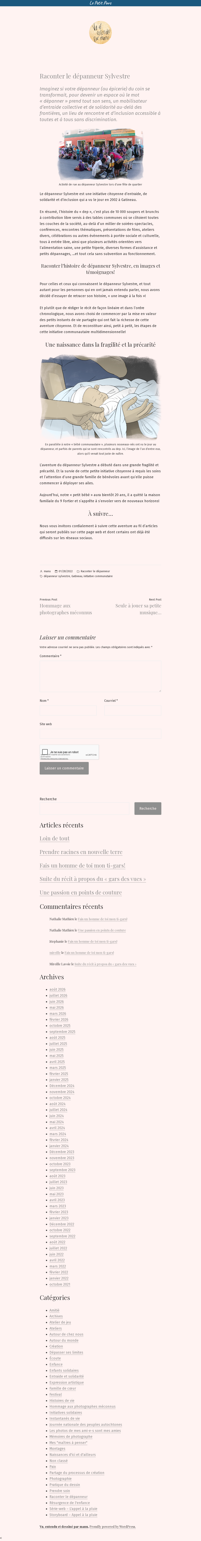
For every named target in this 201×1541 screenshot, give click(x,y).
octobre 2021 (59, 1284)
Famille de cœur (62, 1388)
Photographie (60, 1479)
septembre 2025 (62, 1032)
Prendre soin (59, 1491)
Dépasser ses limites (66, 1352)
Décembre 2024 (61, 1086)
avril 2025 (57, 1062)
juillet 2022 (58, 1248)
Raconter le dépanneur (95, 571)
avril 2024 (57, 1128)
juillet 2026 (58, 995)
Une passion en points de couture (81, 892)
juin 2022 (56, 1254)
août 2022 (57, 1242)
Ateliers (55, 1328)
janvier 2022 (59, 1278)
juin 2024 (56, 1116)
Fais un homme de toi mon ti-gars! (82, 865)
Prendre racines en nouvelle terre (81, 851)
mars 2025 (57, 1068)
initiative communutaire (98, 576)
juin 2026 (56, 1001)
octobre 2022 (59, 1230)
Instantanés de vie (64, 1418)
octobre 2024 (60, 1098)
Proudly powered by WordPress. (113, 1526)
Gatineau (76, 576)
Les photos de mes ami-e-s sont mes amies (85, 1431)
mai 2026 (56, 1007)
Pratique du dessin (64, 1485)
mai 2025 (56, 1056)
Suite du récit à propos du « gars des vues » (93, 878)
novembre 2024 (61, 1092)
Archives (56, 1316)
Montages (57, 1448)
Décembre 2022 (61, 1224)
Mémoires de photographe (70, 1436)
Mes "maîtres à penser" (68, 1443)
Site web (46, 724)
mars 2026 (57, 1013)
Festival (55, 1394)
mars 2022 (57, 1266)
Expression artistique (66, 1382)
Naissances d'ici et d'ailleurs (72, 1455)
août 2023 (57, 1176)
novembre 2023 (61, 1158)
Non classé (58, 1461)
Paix (52, 1467)
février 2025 (58, 1074)
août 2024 (57, 1104)
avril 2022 (57, 1260)
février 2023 (58, 1212)
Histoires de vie (61, 1400)
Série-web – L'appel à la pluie (73, 1509)
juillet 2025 (58, 1044)
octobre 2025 (59, 1025)
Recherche (48, 799)
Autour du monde (64, 1340)
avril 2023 (57, 1200)
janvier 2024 (59, 1146)
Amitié (54, 1310)
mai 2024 (56, 1122)
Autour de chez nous (66, 1334)
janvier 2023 (59, 1218)
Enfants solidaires (64, 1370)
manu (47, 571)
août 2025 (57, 1037)
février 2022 (58, 1272)
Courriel (111, 701)
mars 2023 (57, 1206)
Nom (44, 701)
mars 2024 (57, 1134)
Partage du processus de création (76, 1473)
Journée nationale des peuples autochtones (85, 1424)
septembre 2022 (62, 1236)
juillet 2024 (58, 1110)
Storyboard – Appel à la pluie (73, 1515)
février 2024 (58, 1140)
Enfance (56, 1364)
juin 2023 (56, 1188)
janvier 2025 (59, 1080)
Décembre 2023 (61, 1152)
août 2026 (57, 989)
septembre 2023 (62, 1170)
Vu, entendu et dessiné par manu (64, 1526)
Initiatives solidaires (65, 1412)
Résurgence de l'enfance (69, 1503)
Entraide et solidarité (66, 1376)
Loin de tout (54, 838)
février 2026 (58, 1019)
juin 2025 (56, 1049)
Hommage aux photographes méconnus (82, 1406)
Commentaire (50, 656)
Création (56, 1346)
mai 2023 (56, 1194)
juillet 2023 (58, 1182)
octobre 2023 (59, 1164)
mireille (54, 953)
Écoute (55, 1358)
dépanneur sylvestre (57, 576)
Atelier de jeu (60, 1322)
